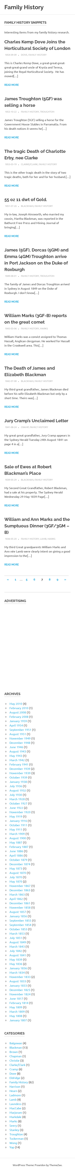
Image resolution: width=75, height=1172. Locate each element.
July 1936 (15, 786)
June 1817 (16, 998)
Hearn (13, 1091)
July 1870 (15, 877)
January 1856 (18, 916)
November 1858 (20, 907)
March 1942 (17, 760)
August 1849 (17, 942)
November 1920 (20, 812)
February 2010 (18, 708)
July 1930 (15, 794)
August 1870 (17, 872)
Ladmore (15, 1095)
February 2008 (18, 716)
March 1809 (17, 1011)
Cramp (25, 427)
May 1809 (15, 1007)
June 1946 (16, 747)
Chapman (15, 1056)
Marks (44, 328)
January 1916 (18, 820)
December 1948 (19, 742)
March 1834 (17, 972)
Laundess (15, 1104)
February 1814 (18, 1003)
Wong (13, 1143)
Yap (11, 1147)
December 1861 (19, 903)
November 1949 (20, 738)
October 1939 (18, 777)
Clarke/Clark (29, 164)
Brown (13, 1051)
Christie (14, 1060)
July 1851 (15, 937)
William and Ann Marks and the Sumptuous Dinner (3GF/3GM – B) (37, 526)
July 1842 (15, 950)
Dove (24, 54)
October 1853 (18, 929)
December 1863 (19, 890)
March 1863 (17, 894)
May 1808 (15, 1016)
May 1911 (15, 829)
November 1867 (20, 885)
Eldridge (14, 1077)
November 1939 (20, 773)
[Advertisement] (37, 645)
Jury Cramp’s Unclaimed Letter (36, 420)
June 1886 (16, 851)
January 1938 (18, 781)
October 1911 (18, 825)
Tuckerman (16, 1138)
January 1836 (18, 968)
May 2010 (15, 703)
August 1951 (17, 734)
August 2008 (17, 712)
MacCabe (15, 1108)
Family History (24, 7)
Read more (11, 84)
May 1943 (15, 755)
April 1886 (16, 855)
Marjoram (15, 1112)
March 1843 (17, 946)
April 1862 (16, 898)
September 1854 (20, 924)
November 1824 (20, 994)
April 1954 (16, 725)
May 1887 (15, 842)
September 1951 (20, 729)
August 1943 (17, 751)
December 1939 (19, 768)
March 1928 (17, 799)
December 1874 (19, 864)
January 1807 (18, 1020)
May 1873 (15, 868)
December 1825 (19, 990)
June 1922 (16, 807)
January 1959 (18, 721)
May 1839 (15, 959)
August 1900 (17, 838)
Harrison (14, 1086)
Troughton (47, 111)
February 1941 (18, 764)
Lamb (43, 538)
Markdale (15, 1117)
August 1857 (17, 911)
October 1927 (18, 803)
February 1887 (18, 846)
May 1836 (15, 963)
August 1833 (17, 981)
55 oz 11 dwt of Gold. (25, 199)
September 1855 (20, 920)
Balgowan (15, 1043)
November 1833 (20, 977)
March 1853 (17, 933)
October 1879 (18, 859)
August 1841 (17, 955)
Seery (13, 1125)
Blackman (27, 205)
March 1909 (17, 833)
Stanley (14, 1130)
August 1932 (17, 790)
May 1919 (15, 816)
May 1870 (15, 881)
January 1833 (18, 985)
